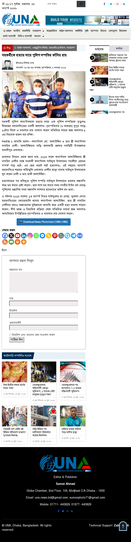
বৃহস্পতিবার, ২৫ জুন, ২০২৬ (15, 394)
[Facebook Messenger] (42, 235)
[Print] (17, 242)
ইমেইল (13, 310)
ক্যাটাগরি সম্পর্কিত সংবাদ (17, 355)
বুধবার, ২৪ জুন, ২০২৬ (13, 441)
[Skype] (67, 235)
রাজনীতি (26, 30)
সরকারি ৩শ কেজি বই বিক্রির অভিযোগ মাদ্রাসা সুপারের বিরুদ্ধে (14, 432)
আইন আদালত (66, 30)
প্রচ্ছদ (8, 30)
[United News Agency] (22, 19)
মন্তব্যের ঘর (15, 269)
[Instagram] (30, 235)
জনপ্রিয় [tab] (119, 48)
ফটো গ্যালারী (9, 36)
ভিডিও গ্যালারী (25, 36)
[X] (11, 235)
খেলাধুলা (112, 30)
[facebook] (105, 4)
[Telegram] (73, 235)
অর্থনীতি (79, 30)
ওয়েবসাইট (15, 322)
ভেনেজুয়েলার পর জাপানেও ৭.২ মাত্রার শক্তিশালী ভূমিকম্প (71, 388)
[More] (24, 242)
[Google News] (80, 235)
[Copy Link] (48, 235)
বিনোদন (123, 30)
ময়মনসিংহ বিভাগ (57, 47)
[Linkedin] (24, 235)
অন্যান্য (37, 36)
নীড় (8, 48)
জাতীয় (17, 30)
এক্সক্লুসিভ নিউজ (40, 47)
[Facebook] (5, 235)
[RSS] (124, 4)
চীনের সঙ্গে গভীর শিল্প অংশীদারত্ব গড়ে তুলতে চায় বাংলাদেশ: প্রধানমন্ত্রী (118, 101)
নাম (11, 298)
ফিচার (103, 30)
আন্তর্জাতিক (51, 30)
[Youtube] (17, 235)
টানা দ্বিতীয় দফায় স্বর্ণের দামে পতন (116, 69)
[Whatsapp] (36, 235)
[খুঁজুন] (81, 4)
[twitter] (111, 4)
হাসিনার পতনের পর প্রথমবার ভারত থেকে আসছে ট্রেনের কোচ (118, 58)
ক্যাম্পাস (94, 30)
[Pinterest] (55, 235)
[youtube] (118, 4)
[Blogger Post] (61, 235)
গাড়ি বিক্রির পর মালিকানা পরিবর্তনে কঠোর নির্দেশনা (41, 432)
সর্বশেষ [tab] (99, 49)
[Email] (11, 242)
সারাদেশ (37, 30)
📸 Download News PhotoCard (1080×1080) (44, 221)
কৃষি (86, 30)
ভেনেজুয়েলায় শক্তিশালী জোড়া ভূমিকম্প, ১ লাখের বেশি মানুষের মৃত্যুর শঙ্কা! (43, 389)
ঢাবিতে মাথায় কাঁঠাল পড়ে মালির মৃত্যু (71, 430)
